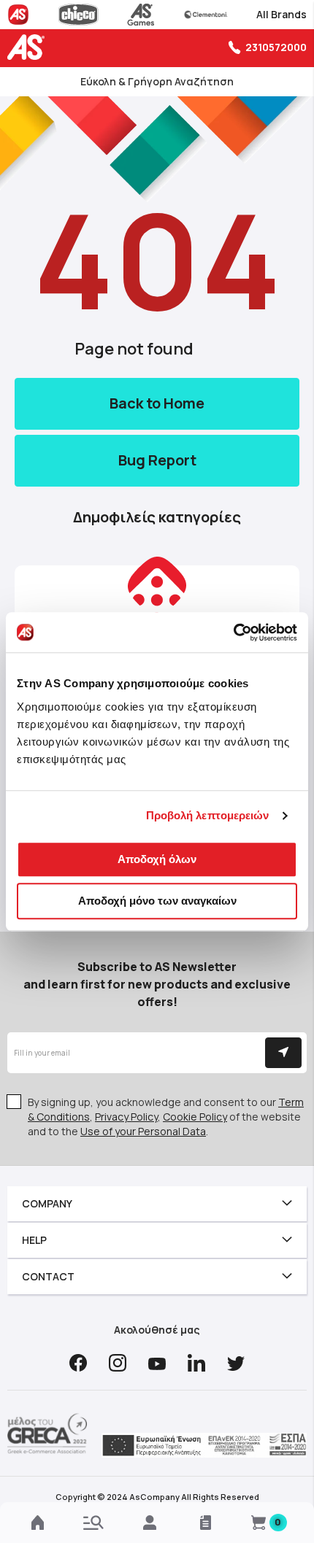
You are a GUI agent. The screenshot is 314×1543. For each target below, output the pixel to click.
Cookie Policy (195, 1117)
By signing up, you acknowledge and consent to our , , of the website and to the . (166, 1116)
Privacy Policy (126, 1117)
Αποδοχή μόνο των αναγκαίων (157, 900)
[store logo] (29, 47)
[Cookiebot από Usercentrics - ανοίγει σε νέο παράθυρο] (233, 632)
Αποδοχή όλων (157, 859)
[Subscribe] (283, 1052)
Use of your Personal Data (143, 1131)
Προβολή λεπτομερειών (207, 815)
